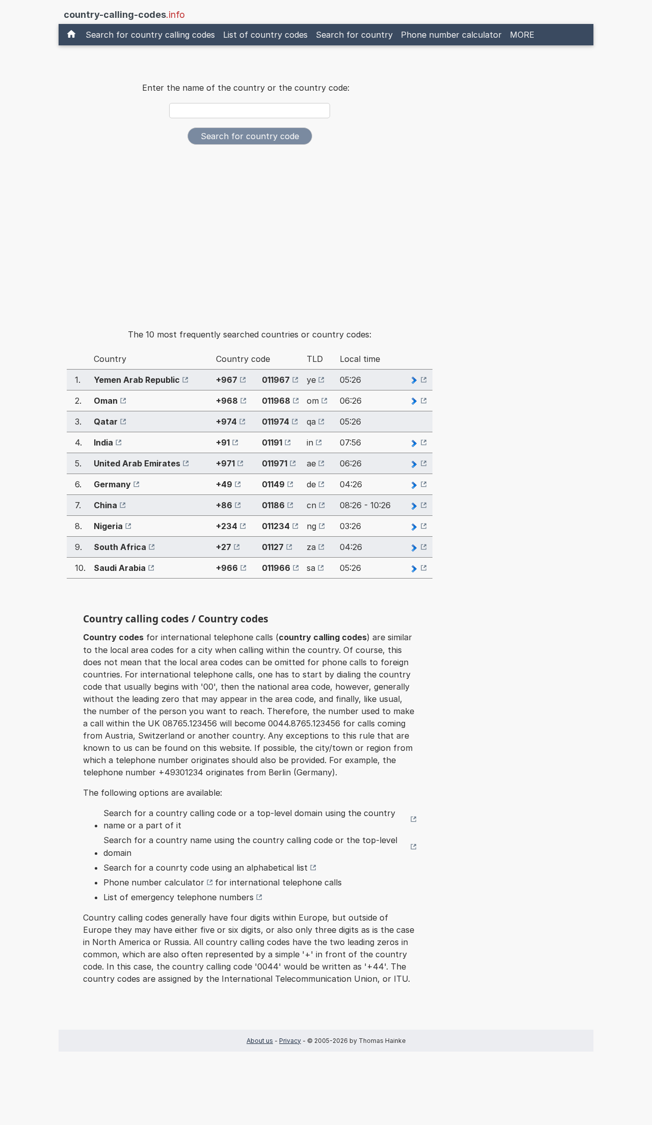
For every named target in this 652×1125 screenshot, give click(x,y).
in (310, 442)
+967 (226, 380)
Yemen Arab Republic (137, 380)
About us (260, 1040)
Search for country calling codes (150, 35)
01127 (273, 547)
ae (311, 463)
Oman (106, 401)
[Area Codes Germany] (418, 484)
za (311, 547)
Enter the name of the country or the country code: (245, 88)
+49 (224, 484)
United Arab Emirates (137, 463)
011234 (276, 526)
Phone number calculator (451, 35)
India (103, 442)
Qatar (106, 421)
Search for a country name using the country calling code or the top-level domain (250, 846)
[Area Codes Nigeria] (418, 526)
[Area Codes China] (418, 505)
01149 (273, 484)
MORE (522, 35)
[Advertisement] (249, 229)
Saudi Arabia (120, 568)
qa (311, 421)
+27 (223, 547)
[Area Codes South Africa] (418, 547)
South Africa (120, 547)
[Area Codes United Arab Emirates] (418, 463)
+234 (226, 526)
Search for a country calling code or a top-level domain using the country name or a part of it (249, 819)
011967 (276, 380)
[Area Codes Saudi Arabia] (418, 568)
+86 (224, 505)
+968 (227, 401)
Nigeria (108, 526)
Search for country (354, 35)
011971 (274, 463)
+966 (227, 568)
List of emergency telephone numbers (178, 897)
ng (311, 526)
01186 (273, 505)
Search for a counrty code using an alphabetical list (205, 867)
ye (311, 380)
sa (311, 568)
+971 (225, 463)
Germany (112, 484)
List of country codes (265, 35)
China (105, 505)
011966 (276, 568)
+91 (223, 442)
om (313, 401)
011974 (275, 421)
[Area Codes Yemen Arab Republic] (418, 380)
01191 (272, 442)
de (311, 484)
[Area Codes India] (418, 442)
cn (311, 505)
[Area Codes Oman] (418, 401)
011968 (276, 401)
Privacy (290, 1040)
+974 (226, 421)
